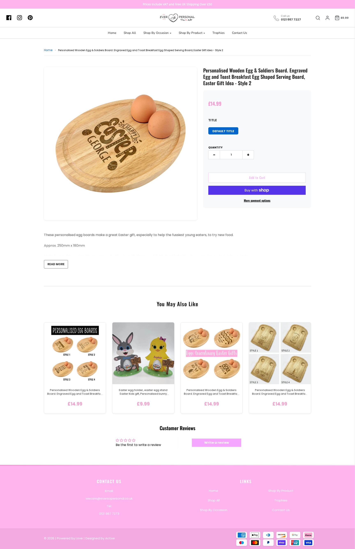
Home (112, 33)
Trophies (218, 33)
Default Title (223, 131)
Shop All (130, 33)
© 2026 (49, 538)
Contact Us (239, 33)
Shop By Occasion (213, 510)
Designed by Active (100, 538)
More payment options (257, 200)
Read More (56, 264)
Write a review (216, 442)
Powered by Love (70, 538)
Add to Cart (257, 177)
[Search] (315, 17)
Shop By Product (280, 490)
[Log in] (325, 17)
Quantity (215, 147)
